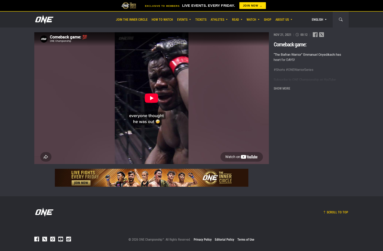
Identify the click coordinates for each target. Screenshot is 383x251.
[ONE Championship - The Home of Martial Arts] (43, 19)
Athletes (217, 19)
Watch (251, 19)
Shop (267, 19)
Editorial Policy (224, 239)
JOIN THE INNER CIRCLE (132, 19)
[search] (341, 19)
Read (235, 19)
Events (182, 19)
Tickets (200, 19)
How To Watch (162, 19)
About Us (282, 19)
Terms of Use (245, 239)
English (317, 19)
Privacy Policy (203, 239)
